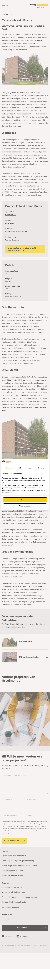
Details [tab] (41, 468)
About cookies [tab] (25, 468)
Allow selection (25, 506)
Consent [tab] (9, 468)
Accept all (25, 500)
